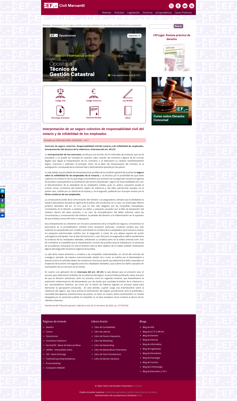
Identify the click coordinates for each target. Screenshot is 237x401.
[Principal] (64, 8)
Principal (46, 25)
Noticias (106, 12)
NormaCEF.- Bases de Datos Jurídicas (63, 345)
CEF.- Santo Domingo (56, 354)
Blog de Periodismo (152, 353)
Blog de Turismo (150, 362)
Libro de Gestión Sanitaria (106, 358)
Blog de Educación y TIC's (155, 371)
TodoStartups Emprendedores (60, 358)
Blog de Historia (150, 339)
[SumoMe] (2, 215)
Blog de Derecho (150, 335)
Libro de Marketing (103, 340)
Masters (50, 327)
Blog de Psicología (151, 357)
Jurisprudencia (163, 13)
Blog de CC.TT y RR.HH (153, 331)
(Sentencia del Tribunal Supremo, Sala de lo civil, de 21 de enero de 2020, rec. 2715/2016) (86, 305)
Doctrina (146, 13)
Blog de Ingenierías (152, 348)
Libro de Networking (104, 345)
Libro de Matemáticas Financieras (110, 349)
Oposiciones (52, 336)
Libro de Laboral (102, 331)
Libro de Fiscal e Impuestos (107, 336)
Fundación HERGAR (55, 367)
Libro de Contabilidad (104, 327)
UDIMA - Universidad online (59, 349)
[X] (2, 195)
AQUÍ (139, 395)
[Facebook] (2, 200)
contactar (137, 385)
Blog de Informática (152, 344)
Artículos (118, 13)
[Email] (2, 210)
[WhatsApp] (2, 205)
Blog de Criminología (152, 366)
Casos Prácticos (182, 13)
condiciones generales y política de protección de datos (130, 392)
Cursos (49, 331)
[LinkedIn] (2, 190)
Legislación (133, 13)
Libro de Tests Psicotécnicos (107, 354)
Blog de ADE (148, 327)
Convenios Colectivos (56, 340)
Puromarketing (53, 363)
